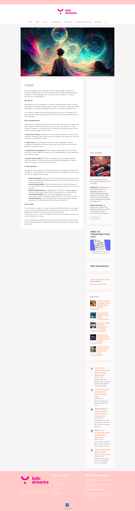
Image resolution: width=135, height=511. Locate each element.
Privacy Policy (57, 493)
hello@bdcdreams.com (32, 214)
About (37, 22)
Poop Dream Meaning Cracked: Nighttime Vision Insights (102, 452)
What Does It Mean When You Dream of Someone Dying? (100, 413)
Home (30, 22)
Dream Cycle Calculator (83, 22)
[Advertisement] (100, 106)
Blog (44, 22)
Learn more (95, 217)
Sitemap (55, 496)
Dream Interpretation (99, 331)
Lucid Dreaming (104, 319)
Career (55, 490)
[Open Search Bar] (105, 22)
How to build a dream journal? (100, 279)
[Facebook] (67, 2)
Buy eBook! (98, 22)
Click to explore (104, 253)
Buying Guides (56, 22)
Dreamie (97, 368)
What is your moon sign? (98, 284)
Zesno (105, 495)
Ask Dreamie (68, 22)
